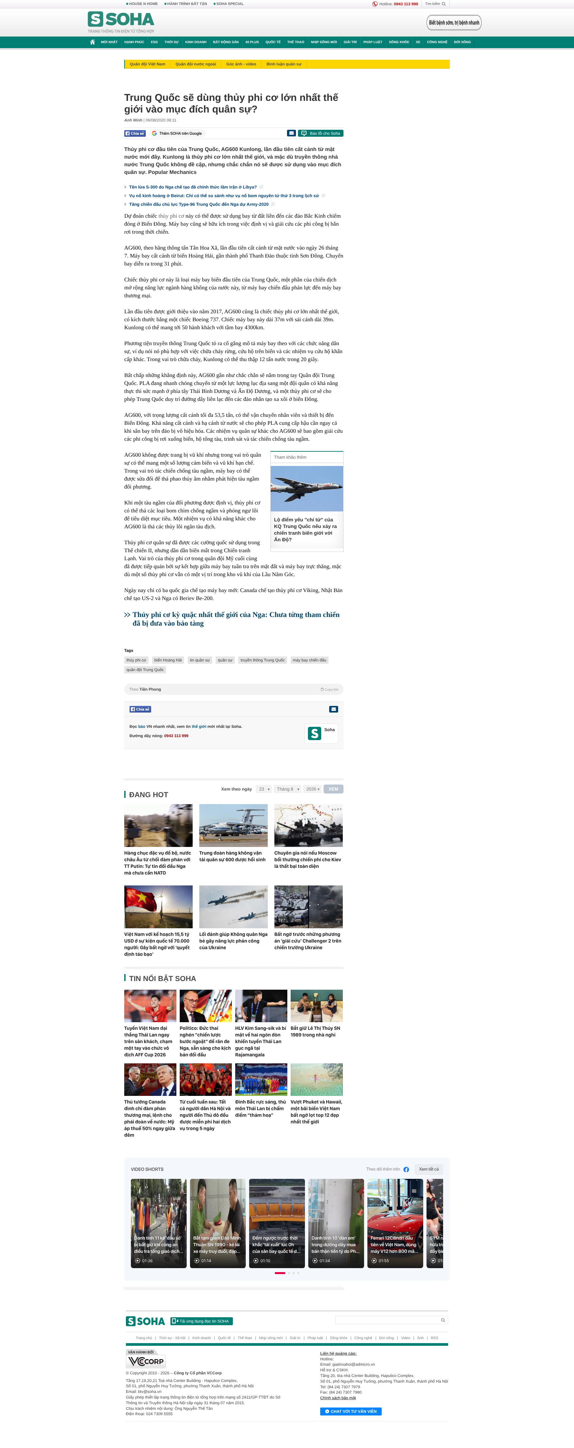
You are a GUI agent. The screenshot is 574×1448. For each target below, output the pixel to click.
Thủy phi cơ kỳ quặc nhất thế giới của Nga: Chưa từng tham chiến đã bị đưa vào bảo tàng (236, 618)
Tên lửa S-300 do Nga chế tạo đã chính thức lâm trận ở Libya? (193, 187)
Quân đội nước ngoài (195, 64)
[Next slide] (435, 1226)
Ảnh (420, 1338)
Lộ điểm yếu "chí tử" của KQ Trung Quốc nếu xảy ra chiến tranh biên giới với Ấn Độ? (305, 530)
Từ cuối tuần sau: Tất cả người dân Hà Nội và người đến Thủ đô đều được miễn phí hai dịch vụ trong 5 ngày (205, 1115)
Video (405, 1338)
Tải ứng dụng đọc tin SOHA (204, 1321)
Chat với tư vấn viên (354, 1411)
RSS (434, 1338)
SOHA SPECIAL (230, 4)
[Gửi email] (291, 133)
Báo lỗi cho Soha (325, 133)
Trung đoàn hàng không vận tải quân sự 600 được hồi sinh (232, 856)
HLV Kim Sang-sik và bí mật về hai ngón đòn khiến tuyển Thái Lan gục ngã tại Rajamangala (260, 1041)
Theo (233, 689)
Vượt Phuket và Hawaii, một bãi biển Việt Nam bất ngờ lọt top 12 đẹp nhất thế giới (316, 1112)
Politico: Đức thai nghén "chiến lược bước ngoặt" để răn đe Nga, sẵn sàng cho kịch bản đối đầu (205, 1041)
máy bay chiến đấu (310, 660)
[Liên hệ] (333, 709)
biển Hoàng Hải (168, 660)
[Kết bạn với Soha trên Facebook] (315, 733)
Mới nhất (109, 42)
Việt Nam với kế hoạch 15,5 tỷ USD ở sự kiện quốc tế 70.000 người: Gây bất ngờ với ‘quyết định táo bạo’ (157, 944)
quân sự (225, 660)
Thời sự (171, 42)
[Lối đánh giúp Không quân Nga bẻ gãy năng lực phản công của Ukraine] (233, 906)
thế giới (199, 726)
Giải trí (349, 42)
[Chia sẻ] (135, 133)
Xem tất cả (429, 1169)
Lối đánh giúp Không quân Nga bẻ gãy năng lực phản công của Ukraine (233, 941)
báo (141, 726)
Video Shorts (147, 1169)
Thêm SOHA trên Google (180, 133)
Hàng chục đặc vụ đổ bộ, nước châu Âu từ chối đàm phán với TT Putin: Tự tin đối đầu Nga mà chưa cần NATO (157, 863)
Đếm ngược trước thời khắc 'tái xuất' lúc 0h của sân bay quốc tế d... (276, 1245)
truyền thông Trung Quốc (262, 660)
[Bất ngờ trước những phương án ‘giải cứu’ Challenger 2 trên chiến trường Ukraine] (308, 906)
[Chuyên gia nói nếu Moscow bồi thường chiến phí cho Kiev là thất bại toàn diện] (308, 825)
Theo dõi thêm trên (383, 1169)
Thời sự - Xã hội (172, 1338)
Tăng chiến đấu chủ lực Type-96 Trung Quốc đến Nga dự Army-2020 (199, 204)
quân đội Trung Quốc (145, 669)
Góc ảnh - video (241, 64)
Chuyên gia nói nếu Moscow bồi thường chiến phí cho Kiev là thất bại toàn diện (307, 859)
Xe (418, 42)
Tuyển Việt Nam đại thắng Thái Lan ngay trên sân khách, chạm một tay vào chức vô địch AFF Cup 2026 (148, 1041)
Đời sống (462, 42)
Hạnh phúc (134, 42)
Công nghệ (437, 42)
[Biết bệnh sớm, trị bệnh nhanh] (454, 22)
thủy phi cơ (171, 216)
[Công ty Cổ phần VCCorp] (206, 1358)
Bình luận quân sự (283, 64)
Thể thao (295, 42)
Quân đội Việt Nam (147, 64)
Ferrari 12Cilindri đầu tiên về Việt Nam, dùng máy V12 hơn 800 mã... (394, 1245)
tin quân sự (200, 660)
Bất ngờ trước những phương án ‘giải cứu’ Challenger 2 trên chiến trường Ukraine (307, 941)
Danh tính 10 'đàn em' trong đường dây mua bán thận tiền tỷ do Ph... (335, 1245)
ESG (154, 42)
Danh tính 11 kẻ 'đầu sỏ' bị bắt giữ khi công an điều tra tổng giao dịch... (158, 1245)
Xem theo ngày (236, 789)
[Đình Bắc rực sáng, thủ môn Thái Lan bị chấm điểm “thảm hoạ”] (261, 1079)
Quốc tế (273, 42)
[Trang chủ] (121, 22)
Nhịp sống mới (324, 42)
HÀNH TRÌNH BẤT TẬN (187, 4)
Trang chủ (144, 1338)
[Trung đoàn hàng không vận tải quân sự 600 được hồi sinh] (233, 825)
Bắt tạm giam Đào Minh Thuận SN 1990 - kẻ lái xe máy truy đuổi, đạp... (216, 1245)
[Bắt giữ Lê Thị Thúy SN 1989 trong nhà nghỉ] (317, 1006)
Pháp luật (372, 42)
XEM (333, 789)
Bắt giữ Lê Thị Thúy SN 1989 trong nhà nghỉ (315, 1031)
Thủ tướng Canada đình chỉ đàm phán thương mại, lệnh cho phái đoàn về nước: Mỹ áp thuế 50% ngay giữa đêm (149, 1118)
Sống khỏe (399, 42)
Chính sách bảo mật (338, 1398)
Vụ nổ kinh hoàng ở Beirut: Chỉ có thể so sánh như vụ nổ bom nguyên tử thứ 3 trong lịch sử (224, 195)
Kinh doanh (196, 42)
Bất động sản (226, 42)
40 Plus (252, 42)
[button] (280, 1273)
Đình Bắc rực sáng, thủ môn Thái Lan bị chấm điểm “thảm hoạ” (260, 1108)
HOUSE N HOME (143, 4)
